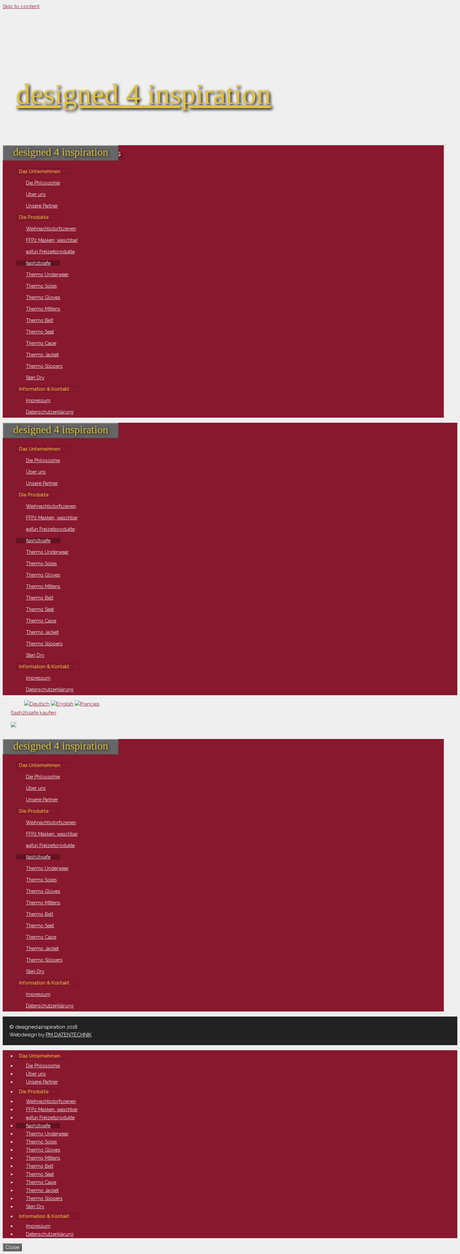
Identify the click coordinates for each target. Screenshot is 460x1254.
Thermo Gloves (43, 297)
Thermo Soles (41, 286)
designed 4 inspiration (143, 94)
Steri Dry (35, 377)
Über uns (36, 194)
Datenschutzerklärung (49, 412)
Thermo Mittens (43, 309)
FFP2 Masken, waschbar (52, 240)
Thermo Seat (40, 331)
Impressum (38, 400)
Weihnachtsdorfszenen (51, 228)
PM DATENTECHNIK (69, 1035)
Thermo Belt (39, 320)
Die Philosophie (43, 183)
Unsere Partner (42, 205)
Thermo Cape (41, 343)
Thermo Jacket (42, 354)
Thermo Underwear (47, 274)
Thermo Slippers (44, 366)
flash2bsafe (38, 263)
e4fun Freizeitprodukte (50, 251)
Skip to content (21, 6)
